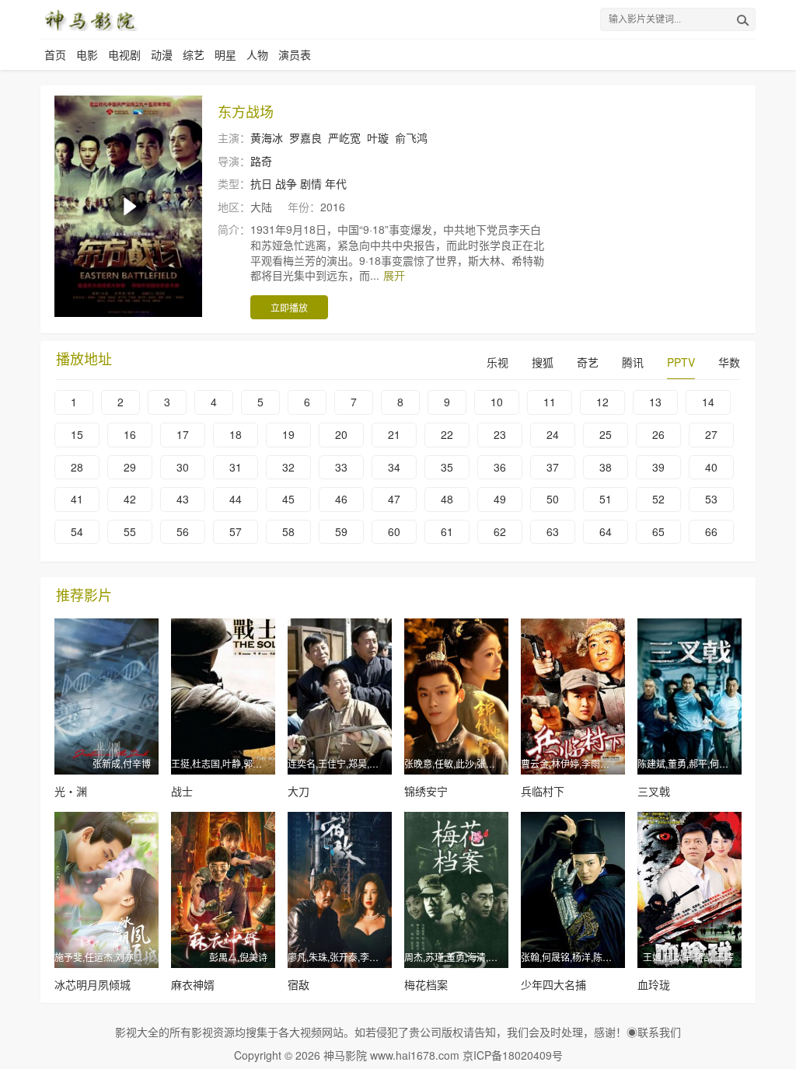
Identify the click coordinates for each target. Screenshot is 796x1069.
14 (708, 401)
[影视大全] (89, 19)
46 (341, 499)
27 (711, 434)
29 (130, 467)
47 (394, 499)
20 (341, 434)
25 (605, 434)
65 (658, 531)
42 (130, 499)
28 (77, 467)
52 (658, 499)
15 (77, 434)
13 (655, 401)
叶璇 (378, 137)
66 (711, 531)
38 (605, 467)
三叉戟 (653, 791)
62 (500, 531)
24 (552, 434)
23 (500, 434)
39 (658, 467)
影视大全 (137, 1031)
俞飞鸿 (411, 137)
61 (447, 531)
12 (602, 401)
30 (182, 467)
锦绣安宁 (426, 791)
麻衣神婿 (193, 984)
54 (77, 531)
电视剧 (124, 54)
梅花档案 (426, 984)
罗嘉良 (305, 137)
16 (130, 434)
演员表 (294, 54)
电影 (87, 54)
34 (394, 467)
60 (394, 531)
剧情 (311, 183)
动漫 (162, 54)
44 (235, 499)
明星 (225, 54)
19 (288, 434)
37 (552, 467)
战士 (182, 791)
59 (341, 531)
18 (235, 434)
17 (182, 434)
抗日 (261, 183)
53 (711, 499)
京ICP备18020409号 (513, 1055)
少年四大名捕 (553, 984)
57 (235, 531)
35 (447, 467)
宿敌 (298, 984)
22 (447, 434)
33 (341, 467)
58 (288, 531)
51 (605, 499)
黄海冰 (266, 137)
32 (288, 467)
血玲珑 (653, 984)
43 (182, 499)
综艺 (193, 54)
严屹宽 (344, 137)
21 (394, 434)
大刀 (298, 791)
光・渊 (70, 791)
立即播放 (289, 307)
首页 (55, 54)
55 (130, 531)
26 (658, 434)
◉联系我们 (654, 1031)
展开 (394, 275)
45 (288, 499)
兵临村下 (542, 791)
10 (497, 401)
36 (500, 467)
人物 (257, 54)
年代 (336, 183)
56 (182, 531)
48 (447, 499)
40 (711, 467)
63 (552, 531)
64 (605, 531)
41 (77, 499)
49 (500, 499)
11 (549, 401)
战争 (286, 183)
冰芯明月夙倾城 (92, 984)
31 (235, 467)
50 (552, 499)
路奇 (261, 161)
